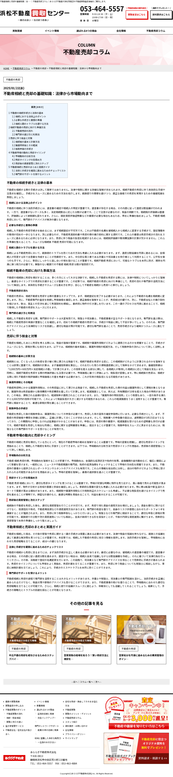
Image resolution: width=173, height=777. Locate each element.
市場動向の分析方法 (23, 156)
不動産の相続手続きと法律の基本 (26, 112)
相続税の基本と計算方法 (26, 141)
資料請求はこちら (161, 14)
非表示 (40, 106)
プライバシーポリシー (75, 734)
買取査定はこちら (136, 14)
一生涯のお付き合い (47, 742)
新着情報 (41, 705)
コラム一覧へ (86, 681)
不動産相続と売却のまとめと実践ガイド (29, 167)
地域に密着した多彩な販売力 (48, 738)
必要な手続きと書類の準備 (27, 120)
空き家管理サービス (14, 725)
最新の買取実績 (12, 701)
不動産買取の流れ (14, 713)
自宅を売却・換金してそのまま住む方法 (81, 703)
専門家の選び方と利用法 (26, 134)
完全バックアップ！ (47, 717)
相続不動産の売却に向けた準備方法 (27, 127)
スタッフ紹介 (71, 721)
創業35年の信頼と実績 (48, 729)
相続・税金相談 (13, 717)
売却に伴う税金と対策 (20, 138)
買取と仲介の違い (14, 721)
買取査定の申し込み (14, 705)
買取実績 (17, 30)
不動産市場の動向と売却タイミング (27, 152)
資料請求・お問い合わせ (76, 725)
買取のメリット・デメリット (78, 713)
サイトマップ (71, 738)
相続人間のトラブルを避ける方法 (30, 123)
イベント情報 (52, 30)
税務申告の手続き (22, 148)
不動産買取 (70, 709)
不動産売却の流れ (22, 130)
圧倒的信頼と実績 (46, 713)
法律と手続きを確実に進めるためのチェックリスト (39, 170)
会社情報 (121, 30)
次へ (97, 681)
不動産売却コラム (155, 30)
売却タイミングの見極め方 (27, 159)
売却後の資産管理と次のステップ (30, 163)
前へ (75, 681)
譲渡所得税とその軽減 (24, 145)
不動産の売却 (13, 79)
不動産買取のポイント (15, 709)
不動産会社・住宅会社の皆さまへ (18, 731)
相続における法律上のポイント (29, 116)
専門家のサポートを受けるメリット (31, 174)
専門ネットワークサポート (47, 725)
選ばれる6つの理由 (86, 30)
